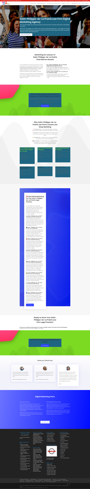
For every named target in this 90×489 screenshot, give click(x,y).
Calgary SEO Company (78, 0)
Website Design (62, 450)
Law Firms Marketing (59, 0)
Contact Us (86, 3)
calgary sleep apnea (36, 470)
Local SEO (61, 453)
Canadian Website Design (52, 0)
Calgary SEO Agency (71, 0)
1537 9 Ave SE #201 (23, 437)
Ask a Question (45, 422)
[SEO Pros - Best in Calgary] (51, 451)
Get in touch (45, 105)
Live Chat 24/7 (38, 481)
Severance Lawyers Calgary (51, 465)
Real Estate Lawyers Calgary (37, 461)
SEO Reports (63, 3)
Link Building (62, 452)
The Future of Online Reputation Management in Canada (24, 453)
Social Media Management (85, 0)
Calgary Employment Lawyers (37, 456)
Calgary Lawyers (49, 464)
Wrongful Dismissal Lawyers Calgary (54, 485)
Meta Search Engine (65, 0)
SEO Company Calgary (49, 459)
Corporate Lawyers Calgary (51, 474)
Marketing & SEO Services (76, 3)
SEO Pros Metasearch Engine (37, 487)
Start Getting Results (26, 34)
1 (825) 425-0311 (26, 435)
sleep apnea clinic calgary (37, 471)
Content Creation (63, 449)
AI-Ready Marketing (63, 435)
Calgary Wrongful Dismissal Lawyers (31, 485)
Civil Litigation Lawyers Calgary (38, 460)
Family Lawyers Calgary (36, 454)
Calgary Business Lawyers (37, 455)
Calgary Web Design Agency (37, 467)
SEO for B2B (62, 442)
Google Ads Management (64, 443)
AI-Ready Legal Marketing (41, 3)
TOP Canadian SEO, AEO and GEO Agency (53, 3)
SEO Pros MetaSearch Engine (64, 457)
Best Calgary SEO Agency (50, 458)
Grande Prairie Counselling (37, 464)
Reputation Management (38, 480)
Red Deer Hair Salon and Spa (37, 466)
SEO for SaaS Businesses (64, 440)
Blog (83, 3)
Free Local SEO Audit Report (64, 433)
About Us (68, 3)
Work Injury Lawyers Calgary (51, 471)
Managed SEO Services (63, 446)
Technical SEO (62, 439)
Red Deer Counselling (36, 465)
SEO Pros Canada (33, 3)
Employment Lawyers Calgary (37, 451)
